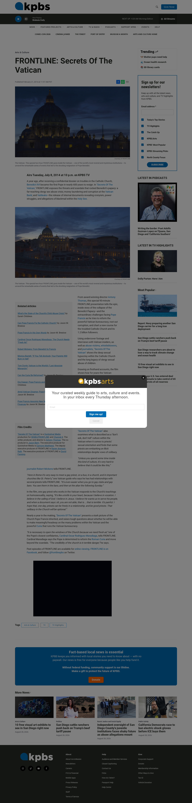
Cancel (96, 420)
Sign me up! (96, 414)
